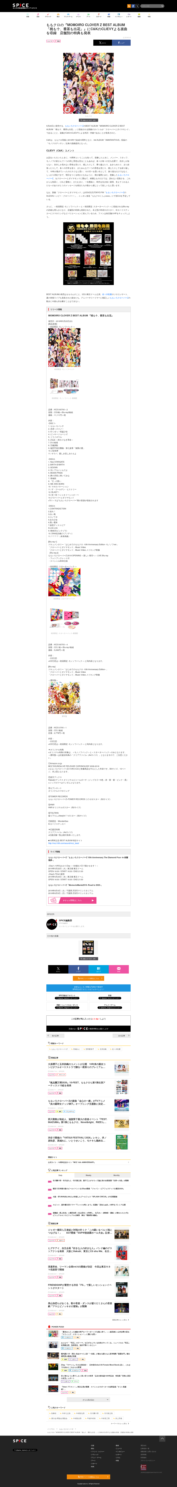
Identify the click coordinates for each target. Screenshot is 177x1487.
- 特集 (117, 1460)
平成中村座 (91, 1418)
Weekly (88, 1175)
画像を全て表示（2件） (90, 120)
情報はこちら (76, 900)
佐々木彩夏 (107, 294)
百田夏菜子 (90, 1049)
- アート (93, 1460)
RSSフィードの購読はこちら (89, 978)
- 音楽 (92, 1445)
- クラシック (94, 1454)
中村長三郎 (105, 1418)
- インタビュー (120, 1451)
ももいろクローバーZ (74, 125)
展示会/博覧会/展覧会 (59, 1418)
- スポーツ (93, 1463)
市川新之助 (108, 1413)
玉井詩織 (103, 1049)
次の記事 (121, 1035)
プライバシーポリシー (148, 1460)
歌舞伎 (53, 1413)
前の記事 (55, 1035)
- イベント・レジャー (97, 1451)
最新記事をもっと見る (119, 1320)
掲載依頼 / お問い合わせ (148, 1451)
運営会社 (143, 1445)
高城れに (76, 1049)
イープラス (51, 1429)
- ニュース (118, 1448)
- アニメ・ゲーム (95, 1457)
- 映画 (92, 1466)
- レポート (118, 1454)
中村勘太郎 (77, 1418)
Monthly (117, 1175)
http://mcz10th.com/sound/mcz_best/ (63, 843)
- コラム (117, 1457)
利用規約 (143, 1457)
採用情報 (143, 1454)
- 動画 (117, 1445)
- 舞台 (92, 1448)
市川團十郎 (94, 1413)
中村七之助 (66, 1413)
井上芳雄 (118, 1418)
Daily (60, 1175)
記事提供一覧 (145, 1448)
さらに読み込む (88, 1400)
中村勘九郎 (80, 1413)
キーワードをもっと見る (119, 1423)
